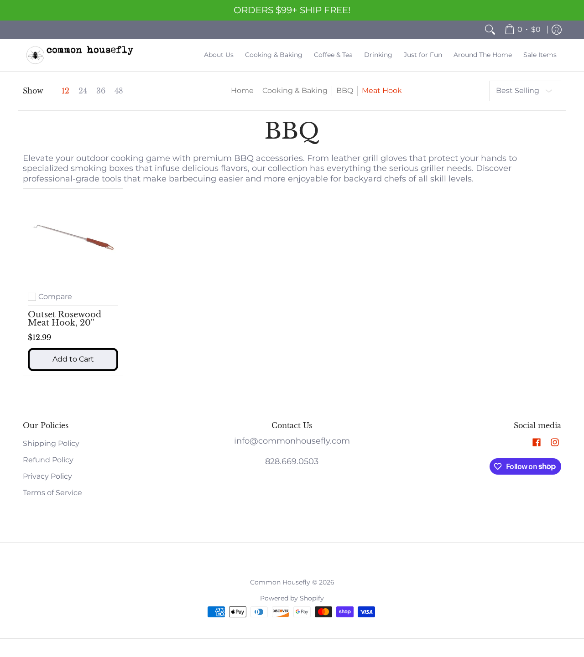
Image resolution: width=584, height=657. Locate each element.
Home (242, 90)
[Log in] (557, 30)
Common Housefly (280, 582)
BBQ (344, 90)
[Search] (490, 30)
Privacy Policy (47, 476)
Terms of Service (52, 492)
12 (65, 91)
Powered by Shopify (292, 598)
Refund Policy (48, 459)
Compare (55, 297)
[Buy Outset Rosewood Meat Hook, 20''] (73, 238)
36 (100, 91)
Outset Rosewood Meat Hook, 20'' (64, 319)
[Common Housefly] (80, 55)
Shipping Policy (51, 443)
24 (82, 91)
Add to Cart (73, 359)
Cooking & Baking (295, 90)
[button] (536, 443)
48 (119, 91)
